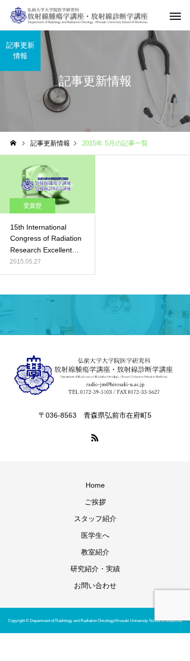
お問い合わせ (95, 585)
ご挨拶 (95, 502)
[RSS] (95, 437)
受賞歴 (32, 205)
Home (95, 485)
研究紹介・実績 (95, 569)
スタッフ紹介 (95, 519)
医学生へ (95, 535)
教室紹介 (95, 552)
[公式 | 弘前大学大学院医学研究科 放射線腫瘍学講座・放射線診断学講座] (79, 15)
